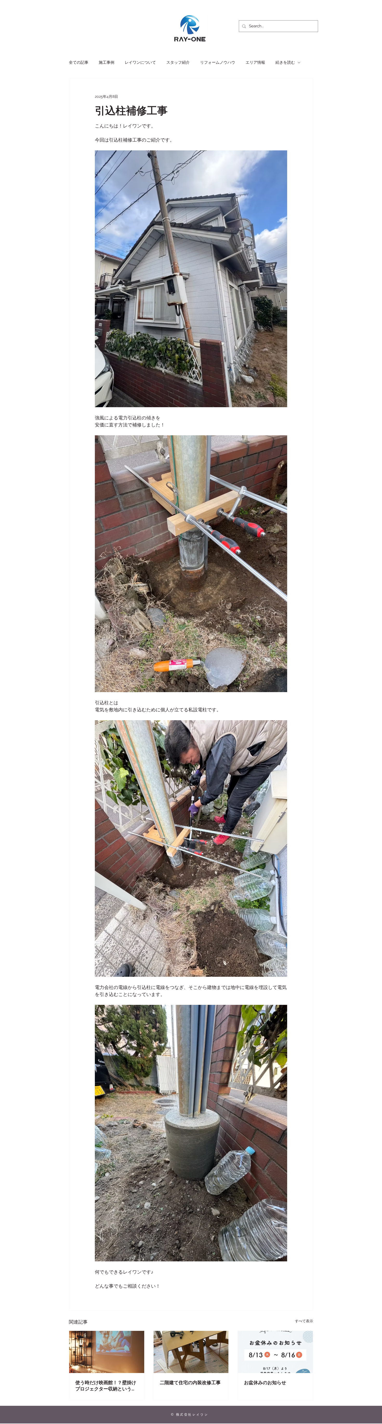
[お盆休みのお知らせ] (275, 1352)
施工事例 (106, 62)
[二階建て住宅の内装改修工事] (191, 1352)
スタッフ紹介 (178, 62)
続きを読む (285, 62)
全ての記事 (78, 62)
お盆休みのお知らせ (265, 1382)
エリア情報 (255, 62)
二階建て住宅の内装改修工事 (190, 1382)
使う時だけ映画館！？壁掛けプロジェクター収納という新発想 (105, 1386)
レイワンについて (140, 62)
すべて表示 (304, 1321)
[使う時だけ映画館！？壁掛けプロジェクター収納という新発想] (106, 1352)
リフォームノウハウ (217, 62)
